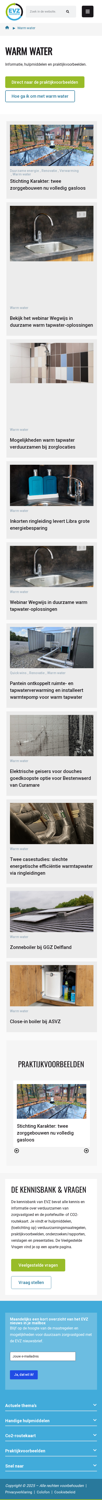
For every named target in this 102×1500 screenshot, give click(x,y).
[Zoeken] (67, 12)
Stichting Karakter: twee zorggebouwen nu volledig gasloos (45, 1133)
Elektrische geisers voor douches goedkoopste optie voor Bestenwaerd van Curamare (50, 778)
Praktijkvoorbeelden (25, 1450)
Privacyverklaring (18, 1492)
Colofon (43, 1492)
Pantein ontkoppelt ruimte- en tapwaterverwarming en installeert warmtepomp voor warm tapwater (46, 690)
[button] (16, 1150)
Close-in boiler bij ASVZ (35, 1021)
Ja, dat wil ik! (24, 1374)
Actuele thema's (21, 1405)
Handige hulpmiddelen (27, 1420)
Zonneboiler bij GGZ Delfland (41, 947)
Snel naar (14, 1465)
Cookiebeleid (64, 1492)
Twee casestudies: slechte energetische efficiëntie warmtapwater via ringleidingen (51, 866)
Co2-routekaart (20, 1435)
